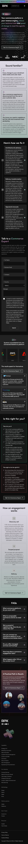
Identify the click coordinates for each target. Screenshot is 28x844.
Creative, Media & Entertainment (8, 780)
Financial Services (5, 772)
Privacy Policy (4, 832)
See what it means (21, 1)
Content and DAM (5, 756)
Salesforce (3, 806)
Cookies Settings (5, 837)
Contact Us (3, 814)
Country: (6, 282)
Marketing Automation (6, 750)
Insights (3, 823)
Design (2, 790)
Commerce (3, 758)
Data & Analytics (5, 760)
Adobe (2, 804)
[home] (4, 5)
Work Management (5, 762)
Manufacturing (4, 782)
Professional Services (6, 778)
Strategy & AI (4, 748)
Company (6, 274)
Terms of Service (5, 835)
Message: (5, 289)
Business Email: (7, 267)
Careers (3, 816)
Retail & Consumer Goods (7, 774)
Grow (2, 796)
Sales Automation (5, 752)
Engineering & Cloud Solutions (8, 764)
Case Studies (4, 825)
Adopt (2, 794)
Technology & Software (6, 776)
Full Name (6, 260)
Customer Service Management (8, 754)
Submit (14, 328)
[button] (25, 6)
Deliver (2, 792)
